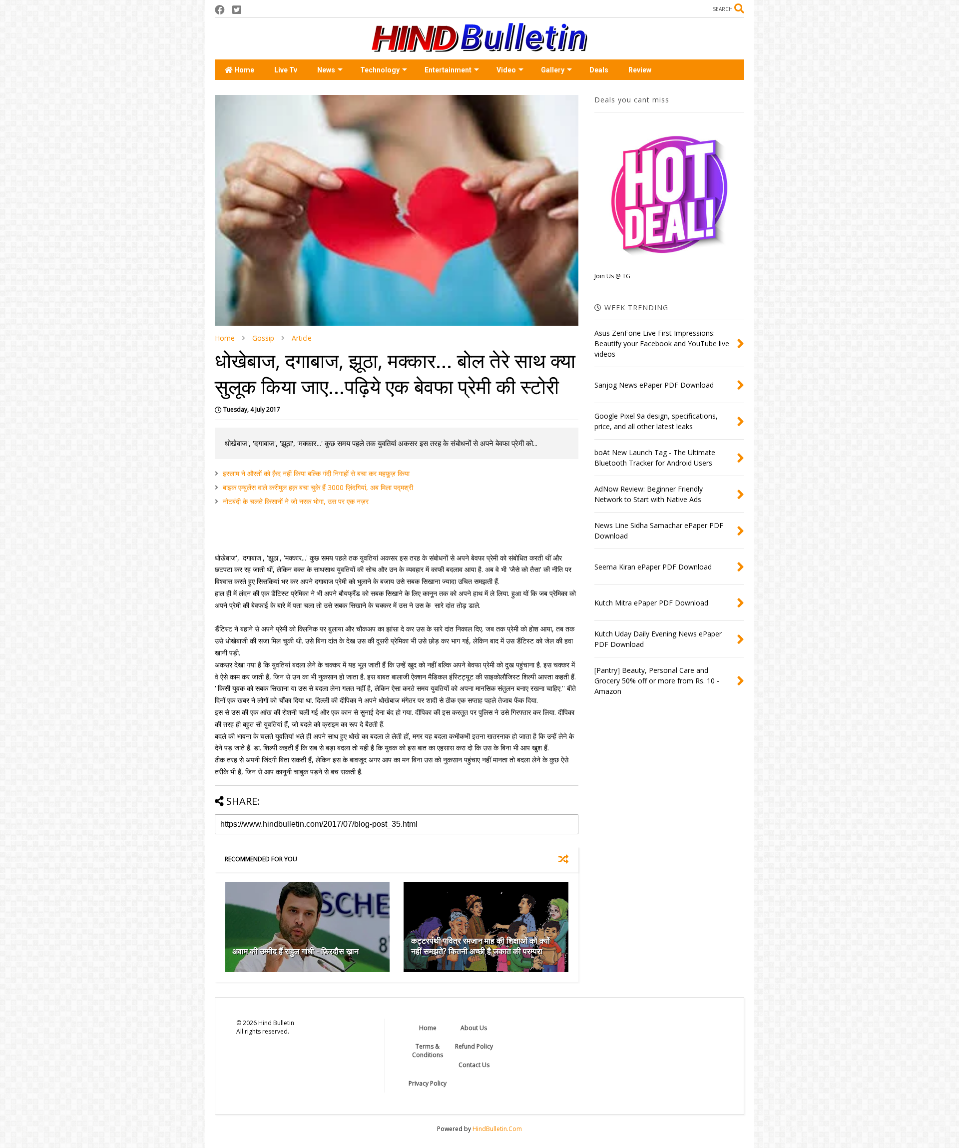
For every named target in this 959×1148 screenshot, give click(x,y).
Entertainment (448, 70)
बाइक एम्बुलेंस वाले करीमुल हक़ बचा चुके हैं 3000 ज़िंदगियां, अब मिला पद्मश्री (318, 487)
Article (302, 338)
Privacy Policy (428, 1083)
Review (639, 70)
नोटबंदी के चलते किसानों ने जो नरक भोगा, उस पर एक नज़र (296, 501)
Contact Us (474, 1065)
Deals (598, 70)
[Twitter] (236, 9)
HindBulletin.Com (497, 1129)
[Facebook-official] (220, 9)
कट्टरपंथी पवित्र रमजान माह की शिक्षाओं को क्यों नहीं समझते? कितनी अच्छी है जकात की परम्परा (480, 946)
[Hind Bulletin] (479, 47)
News (326, 70)
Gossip (263, 338)
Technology (380, 70)
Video (506, 70)
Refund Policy (474, 1046)
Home (243, 70)
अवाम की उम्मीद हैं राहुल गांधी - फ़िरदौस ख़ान (295, 951)
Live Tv (285, 70)
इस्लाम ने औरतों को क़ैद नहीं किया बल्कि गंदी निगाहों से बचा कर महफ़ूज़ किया (316, 473)
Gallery (552, 70)
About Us (474, 1028)
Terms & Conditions (427, 1050)
